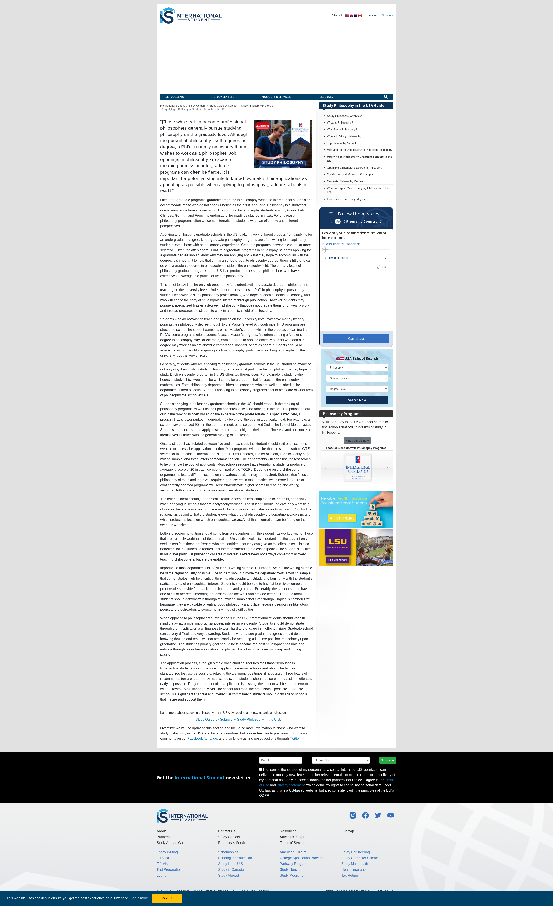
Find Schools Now (357, 440)
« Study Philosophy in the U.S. (257, 719)
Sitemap (347, 831)
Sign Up (373, 15)
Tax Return (349, 875)
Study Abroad (228, 875)
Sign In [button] (386, 15)
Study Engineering (355, 852)
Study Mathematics (355, 864)
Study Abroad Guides (173, 843)
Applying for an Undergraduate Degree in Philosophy (359, 149)
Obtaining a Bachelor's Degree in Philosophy (355, 167)
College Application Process (301, 858)
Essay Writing (167, 852)
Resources (325, 97)
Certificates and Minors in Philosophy (350, 174)
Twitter (295, 738)
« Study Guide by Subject (212, 719)
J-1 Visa (163, 858)
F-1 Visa (163, 864)
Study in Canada (231, 869)
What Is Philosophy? (340, 122)
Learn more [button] (139, 898)
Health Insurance (354, 869)
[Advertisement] (276, 56)
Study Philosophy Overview (344, 116)
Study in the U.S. (231, 864)
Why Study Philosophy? (342, 129)
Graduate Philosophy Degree (345, 181)
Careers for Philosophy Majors (346, 199)
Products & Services (276, 97)
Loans (161, 875)
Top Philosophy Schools (342, 143)
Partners (163, 837)
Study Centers (224, 97)
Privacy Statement (291, 785)
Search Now (357, 400)
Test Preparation (169, 869)
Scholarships (228, 852)
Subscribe (387, 760)
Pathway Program (293, 864)
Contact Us (226, 831)
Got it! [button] (167, 898)
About (161, 831)
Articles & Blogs (292, 837)
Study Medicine (292, 875)
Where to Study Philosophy (344, 136)
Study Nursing (291, 869)
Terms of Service (292, 843)
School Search (175, 97)
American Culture (293, 852)
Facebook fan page (202, 738)
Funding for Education (235, 858)
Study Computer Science (360, 858)
